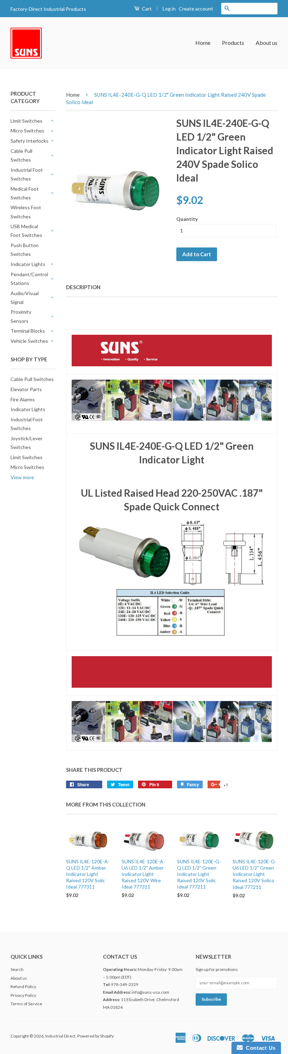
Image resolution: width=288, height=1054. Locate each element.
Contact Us (259, 1048)
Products (233, 42)
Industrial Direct (60, 1036)
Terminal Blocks (28, 331)
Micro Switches (27, 131)
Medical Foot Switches (25, 193)
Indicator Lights (28, 264)
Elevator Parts (26, 389)
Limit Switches (26, 121)
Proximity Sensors (21, 316)
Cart (146, 9)
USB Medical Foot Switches (26, 230)
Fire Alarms (23, 399)
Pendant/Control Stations (29, 278)
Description (83, 287)
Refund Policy (23, 986)
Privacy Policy (23, 995)
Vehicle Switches (29, 341)
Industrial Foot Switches (27, 174)
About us (266, 42)
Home (202, 42)
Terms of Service (26, 1003)
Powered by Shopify (95, 1036)
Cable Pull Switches (21, 155)
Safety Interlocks (29, 141)
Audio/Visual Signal (25, 297)
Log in (169, 9)
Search (17, 969)
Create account (196, 9)
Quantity (187, 219)
